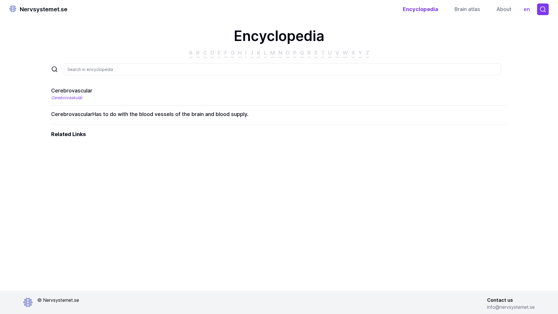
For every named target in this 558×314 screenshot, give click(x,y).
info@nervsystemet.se (511, 307)
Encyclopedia (420, 9)
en (528, 10)
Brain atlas (467, 9)
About (504, 9)
